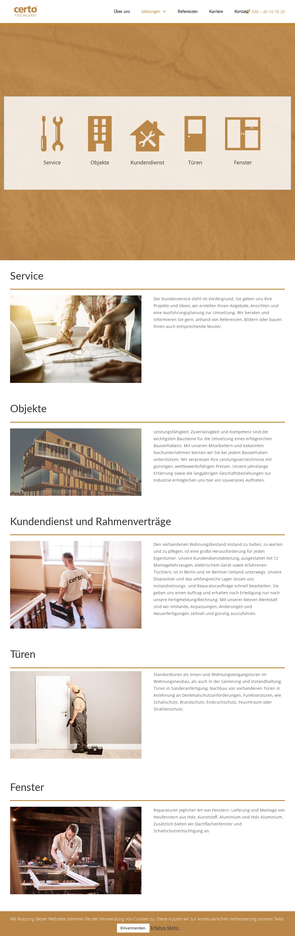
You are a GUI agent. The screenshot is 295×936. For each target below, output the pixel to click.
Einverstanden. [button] (133, 928)
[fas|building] (195, 134)
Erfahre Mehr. (165, 928)
